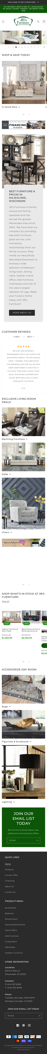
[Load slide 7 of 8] (31, 47)
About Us (9, 886)
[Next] (29, 114)
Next (29, 337)
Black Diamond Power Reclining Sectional (31, 630)
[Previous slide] (9, 47)
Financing (9, 881)
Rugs (5, 706)
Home (8, 864)
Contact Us (10, 892)
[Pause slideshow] (44, 47)
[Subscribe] (37, 840)
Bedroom (9, 913)
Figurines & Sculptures (15, 741)
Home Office (11, 930)
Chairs (5, 532)
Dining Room (11, 919)
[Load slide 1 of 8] (13, 47)
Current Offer (11, 875)
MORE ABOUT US (22, 312)
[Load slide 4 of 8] (22, 47)
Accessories (10, 908)
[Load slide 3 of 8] (19, 47)
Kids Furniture (12, 936)
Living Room (11, 941)
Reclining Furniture (13, 439)
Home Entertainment (15, 925)
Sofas (5, 474)
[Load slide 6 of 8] (28, 47)
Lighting (7, 802)
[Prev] (18, 114)
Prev (17, 337)
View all (5, 601)
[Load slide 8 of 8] (34, 47)
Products (9, 869)
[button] (3, 21)
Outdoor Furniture (14, 953)
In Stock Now (9, 107)
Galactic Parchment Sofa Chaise (10, 630)
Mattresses (10, 947)
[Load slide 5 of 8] (25, 47)
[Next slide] (38, 47)
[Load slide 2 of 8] (16, 47)
